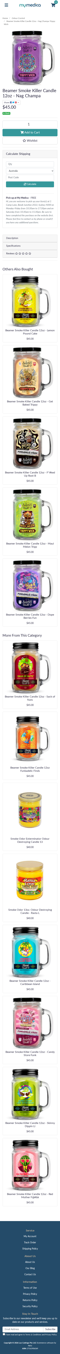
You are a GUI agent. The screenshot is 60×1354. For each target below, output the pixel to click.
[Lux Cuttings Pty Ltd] (30, 5)
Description (12, 238)
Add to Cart (32, 132)
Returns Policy (30, 1300)
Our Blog (30, 1268)
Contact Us (30, 1274)
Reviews (10, 254)
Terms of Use (30, 1288)
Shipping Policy (30, 1249)
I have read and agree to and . (31, 1335)
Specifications (13, 246)
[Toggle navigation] (6, 5)
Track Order (30, 1242)
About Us (30, 1262)
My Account (30, 1236)
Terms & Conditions (33, 1335)
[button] (30, 140)
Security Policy (30, 1306)
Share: (7, 103)
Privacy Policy (30, 1294)
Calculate (31, 184)
